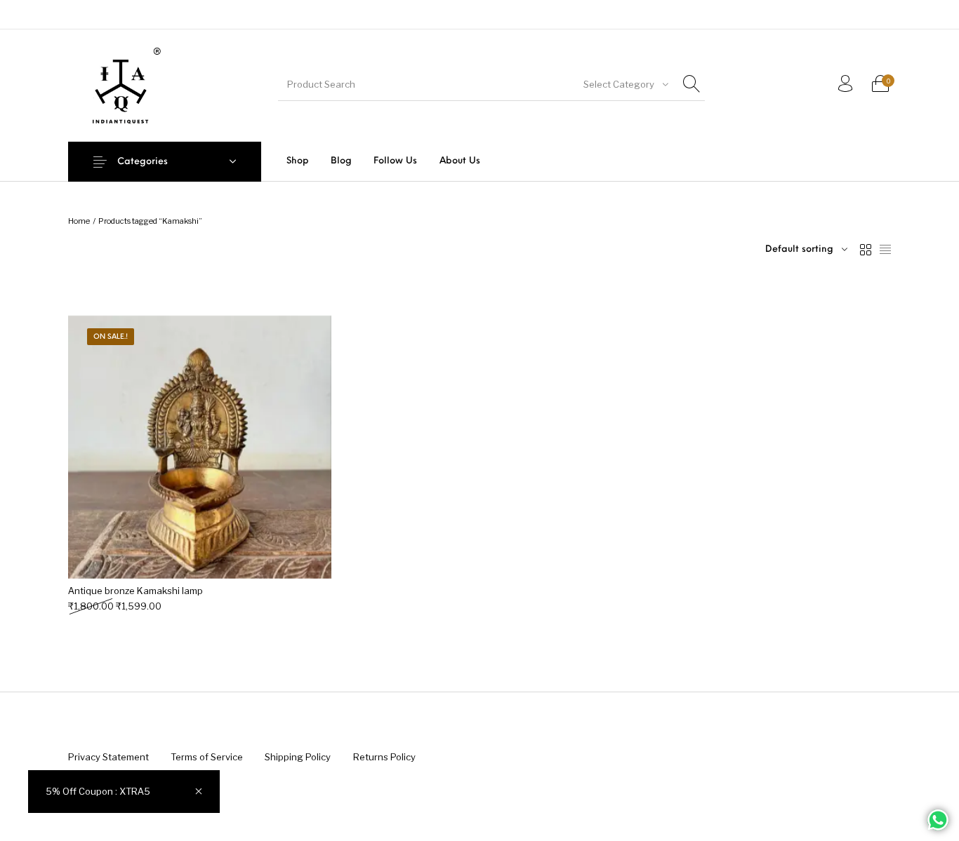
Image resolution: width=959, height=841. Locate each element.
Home (79, 221)
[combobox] (624, 84)
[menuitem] (297, 161)
